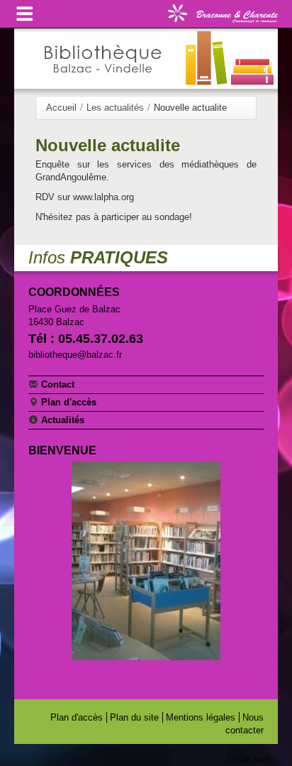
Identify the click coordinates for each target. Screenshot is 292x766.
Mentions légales (200, 717)
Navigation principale (25, 14)
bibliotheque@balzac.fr (75, 354)
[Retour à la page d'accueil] (146, 58)
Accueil (61, 107)
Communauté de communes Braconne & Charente (222, 12)
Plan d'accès (67, 402)
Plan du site (134, 717)
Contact (56, 384)
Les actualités (115, 107)
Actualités (61, 420)
